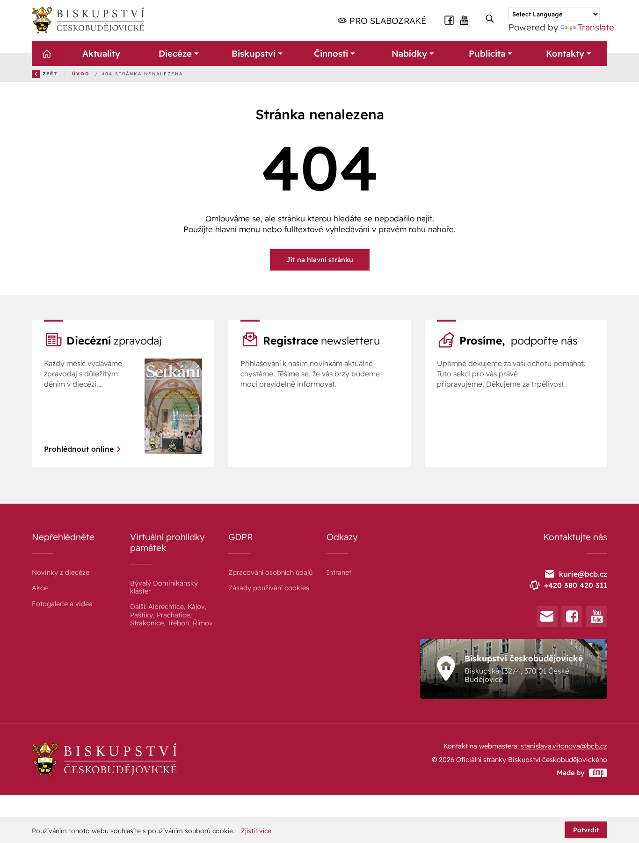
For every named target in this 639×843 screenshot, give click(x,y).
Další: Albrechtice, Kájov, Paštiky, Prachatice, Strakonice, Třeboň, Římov (171, 614)
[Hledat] (489, 19)
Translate (596, 27)
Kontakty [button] (564, 53)
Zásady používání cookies (268, 588)
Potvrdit (586, 830)
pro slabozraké (386, 20)
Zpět (50, 73)
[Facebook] (571, 616)
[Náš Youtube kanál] (464, 19)
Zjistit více (256, 831)
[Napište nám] (547, 616)
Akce (40, 588)
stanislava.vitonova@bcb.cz (564, 746)
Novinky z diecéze (60, 572)
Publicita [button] (487, 53)
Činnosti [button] (331, 53)
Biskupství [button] (253, 53)
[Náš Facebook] (449, 19)
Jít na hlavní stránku (319, 260)
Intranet (339, 572)
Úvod (82, 73)
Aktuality (101, 53)
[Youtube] (596, 616)
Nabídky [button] (409, 53)
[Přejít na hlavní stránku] (88, 20)
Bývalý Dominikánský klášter (164, 587)
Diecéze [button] (175, 53)
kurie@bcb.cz (583, 574)
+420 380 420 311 (575, 585)
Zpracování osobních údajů (270, 572)
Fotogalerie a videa (62, 604)
